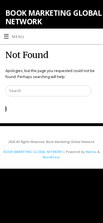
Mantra (91, 152)
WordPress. (51, 157)
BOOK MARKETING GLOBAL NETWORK (53, 17)
